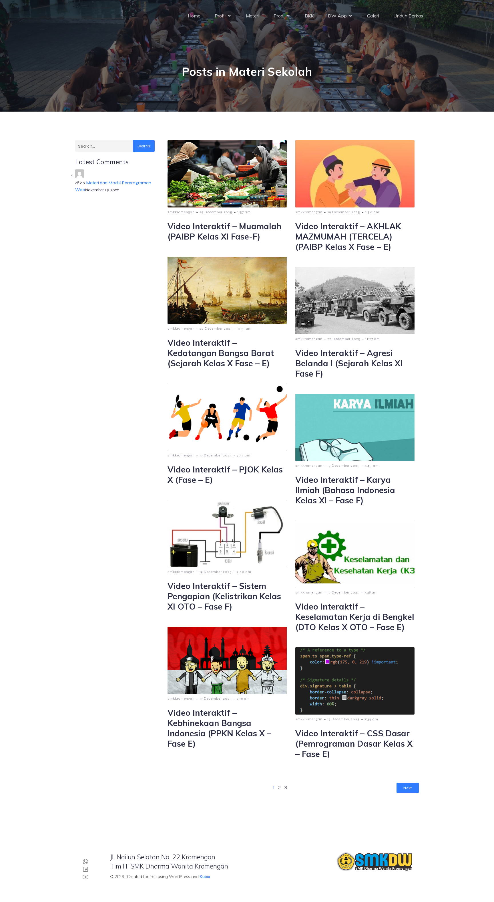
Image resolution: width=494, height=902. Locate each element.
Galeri (373, 16)
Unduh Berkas (408, 16)
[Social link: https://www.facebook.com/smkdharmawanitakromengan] (87, 869)
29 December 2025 (216, 212)
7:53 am (243, 455)
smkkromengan (181, 212)
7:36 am (243, 699)
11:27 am (372, 339)
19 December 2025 (216, 455)
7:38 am (371, 592)
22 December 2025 (216, 329)
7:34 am (371, 719)
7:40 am (244, 572)
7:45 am (371, 466)
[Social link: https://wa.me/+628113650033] (87, 861)
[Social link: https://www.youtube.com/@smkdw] (87, 877)
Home (194, 16)
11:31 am (245, 329)
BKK (309, 16)
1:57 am (244, 212)
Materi (252, 16)
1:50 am (372, 212)
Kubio (205, 876)
